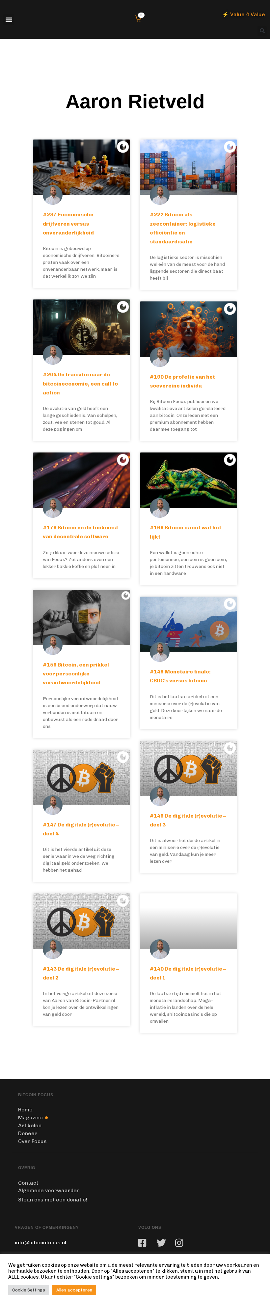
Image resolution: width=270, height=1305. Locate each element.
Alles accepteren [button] (74, 1290)
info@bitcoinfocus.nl (40, 1242)
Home (25, 1109)
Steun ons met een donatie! (52, 1199)
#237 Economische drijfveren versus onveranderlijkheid (68, 223)
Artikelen (29, 1125)
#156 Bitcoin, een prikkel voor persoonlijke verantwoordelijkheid (76, 674)
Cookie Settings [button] (28, 1290)
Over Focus (32, 1141)
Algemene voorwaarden (49, 1190)
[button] (8, 19)
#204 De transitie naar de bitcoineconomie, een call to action (80, 383)
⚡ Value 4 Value (243, 14)
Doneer (27, 1133)
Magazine (30, 1117)
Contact (28, 1183)
